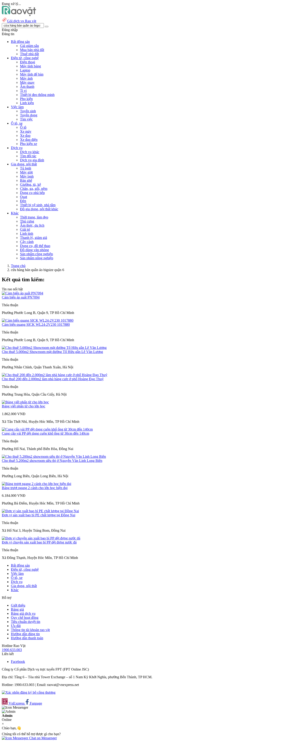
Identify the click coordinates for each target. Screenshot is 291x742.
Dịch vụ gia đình (32, 160)
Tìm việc (26, 119)
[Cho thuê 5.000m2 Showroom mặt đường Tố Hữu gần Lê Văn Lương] (54, 348)
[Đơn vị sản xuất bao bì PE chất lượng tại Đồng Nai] (40, 511)
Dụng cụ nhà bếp (32, 193)
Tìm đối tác (28, 156)
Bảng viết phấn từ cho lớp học (23, 406)
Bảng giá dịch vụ (23, 613)
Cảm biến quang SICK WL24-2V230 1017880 (36, 324)
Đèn (23, 201)
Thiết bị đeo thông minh (37, 95)
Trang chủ (18, 266)
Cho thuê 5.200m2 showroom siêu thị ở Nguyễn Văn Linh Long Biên (52, 461)
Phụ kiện (26, 99)
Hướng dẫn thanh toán (27, 638)
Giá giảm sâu (29, 46)
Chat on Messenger (42, 738)
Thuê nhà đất (29, 54)
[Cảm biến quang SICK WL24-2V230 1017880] (37, 320)
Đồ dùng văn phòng (34, 250)
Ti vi (23, 91)
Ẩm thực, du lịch (32, 225)
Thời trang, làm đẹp (34, 217)
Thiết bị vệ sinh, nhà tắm (37, 205)
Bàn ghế (26, 180)
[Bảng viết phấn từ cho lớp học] (25, 402)
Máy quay (27, 82)
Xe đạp (25, 135)
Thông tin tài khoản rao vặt (30, 630)
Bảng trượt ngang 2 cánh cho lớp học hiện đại (35, 488)
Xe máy (25, 131)
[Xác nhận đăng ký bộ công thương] (28, 692)
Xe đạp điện (29, 140)
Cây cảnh (27, 242)
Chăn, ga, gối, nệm (33, 189)
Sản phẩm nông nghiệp (36, 258)
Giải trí (25, 229)
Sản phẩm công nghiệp (36, 254)
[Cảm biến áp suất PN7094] (22, 293)
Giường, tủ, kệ (30, 184)
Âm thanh (27, 86)
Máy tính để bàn (31, 74)
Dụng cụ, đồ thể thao (35, 246)
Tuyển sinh (28, 111)
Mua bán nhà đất (32, 50)
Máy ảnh (26, 78)
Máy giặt (26, 172)
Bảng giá (17, 609)
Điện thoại (27, 62)
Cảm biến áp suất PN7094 (21, 297)
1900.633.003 (12, 650)
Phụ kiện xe (28, 144)
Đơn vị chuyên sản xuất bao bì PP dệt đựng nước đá (39, 542)
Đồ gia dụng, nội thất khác (39, 209)
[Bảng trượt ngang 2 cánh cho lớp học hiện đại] (36, 484)
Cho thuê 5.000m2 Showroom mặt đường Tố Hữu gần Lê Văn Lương (52, 352)
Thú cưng (27, 221)
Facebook (18, 662)
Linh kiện (27, 103)
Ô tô (23, 127)
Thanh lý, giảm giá (33, 238)
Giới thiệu (18, 605)
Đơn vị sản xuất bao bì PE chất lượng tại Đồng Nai (38, 515)
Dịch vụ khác (29, 152)
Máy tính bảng (30, 66)
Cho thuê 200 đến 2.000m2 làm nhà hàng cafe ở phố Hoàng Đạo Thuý (53, 379)
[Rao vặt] (19, 15)
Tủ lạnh (25, 168)
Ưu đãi (16, 626)
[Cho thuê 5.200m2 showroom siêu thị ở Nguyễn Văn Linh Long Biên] (54, 456)
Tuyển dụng (28, 115)
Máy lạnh (27, 176)
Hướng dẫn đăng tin (25, 634)
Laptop (25, 70)
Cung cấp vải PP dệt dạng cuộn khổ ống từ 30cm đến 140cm (45, 433)
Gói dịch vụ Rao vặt (21, 21)
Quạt (23, 197)
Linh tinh (26, 233)
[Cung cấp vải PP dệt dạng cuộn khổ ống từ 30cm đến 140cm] (47, 429)
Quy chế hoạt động (24, 618)
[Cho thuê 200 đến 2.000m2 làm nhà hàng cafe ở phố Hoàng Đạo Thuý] (54, 375)
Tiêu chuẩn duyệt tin (25, 622)
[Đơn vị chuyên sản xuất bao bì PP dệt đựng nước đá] (41, 538)
